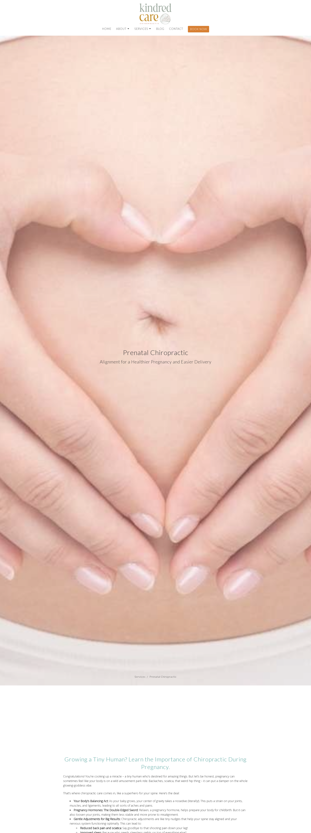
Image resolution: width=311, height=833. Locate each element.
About (121, 28)
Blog (160, 28)
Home (106, 28)
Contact (176, 28)
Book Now (198, 29)
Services (141, 28)
